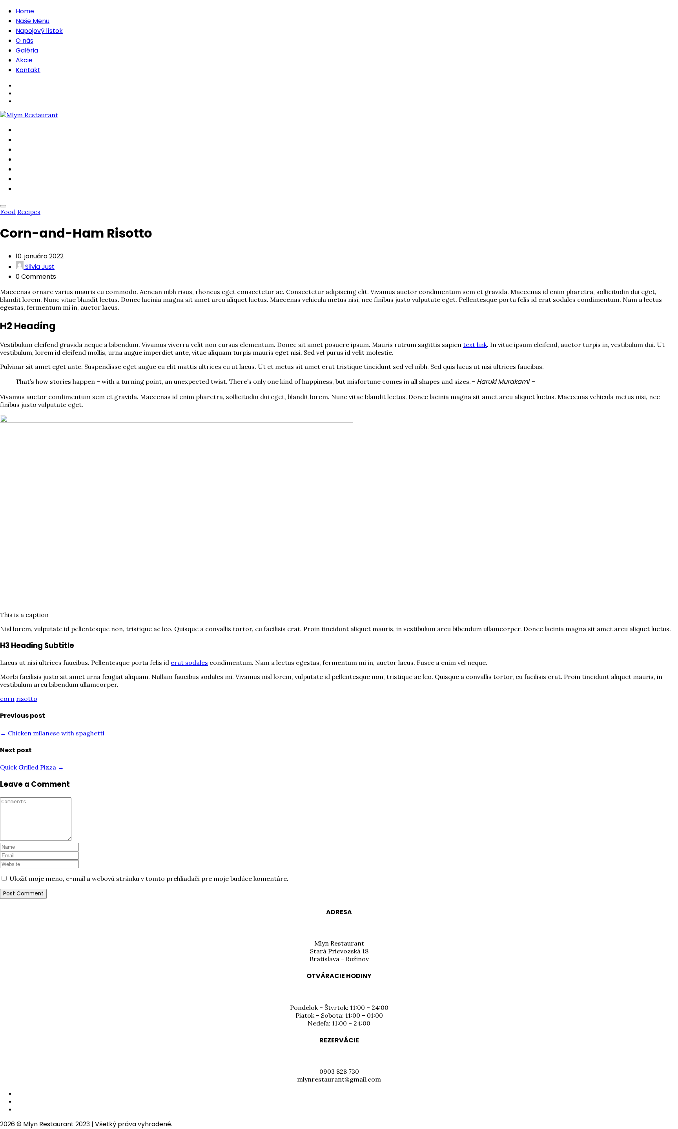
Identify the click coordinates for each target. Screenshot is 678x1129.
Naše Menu (32, 20)
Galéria (27, 50)
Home (25, 11)
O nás (24, 40)
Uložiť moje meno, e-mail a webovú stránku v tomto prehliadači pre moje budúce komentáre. (148, 878)
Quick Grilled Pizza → (32, 767)
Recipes (28, 212)
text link (475, 345)
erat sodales (189, 662)
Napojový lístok (39, 30)
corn (7, 698)
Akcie (24, 60)
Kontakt (28, 69)
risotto (26, 698)
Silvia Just (39, 266)
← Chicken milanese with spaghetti (52, 733)
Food (8, 212)
